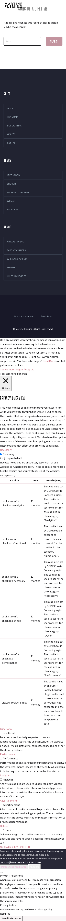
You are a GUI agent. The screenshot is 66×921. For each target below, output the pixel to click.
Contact (12, 142)
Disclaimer (46, 316)
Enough (11, 183)
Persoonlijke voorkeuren (13, 866)
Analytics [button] (5, 775)
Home (32, 10)
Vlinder (11, 267)
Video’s (11, 134)
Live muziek (13, 117)
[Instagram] (28, 304)
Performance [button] (7, 754)
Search (54, 41)
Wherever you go (17, 258)
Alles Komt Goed (16, 276)
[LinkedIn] (24, 304)
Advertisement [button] (8, 800)
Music (46, 10)
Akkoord (34, 866)
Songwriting (14, 125)
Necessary (8, 454)
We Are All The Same (18, 192)
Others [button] (4, 826)
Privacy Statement (24, 316)
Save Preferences (11, 918)
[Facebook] (19, 304)
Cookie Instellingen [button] (11, 369)
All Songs (13, 209)
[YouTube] (33, 304)
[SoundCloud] (41, 304)
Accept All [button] (29, 369)
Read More (49, 361)
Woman (11, 200)
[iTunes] (46, 304)
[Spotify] (37, 304)
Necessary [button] (6, 449)
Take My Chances (16, 250)
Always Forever (16, 241)
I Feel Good (13, 175)
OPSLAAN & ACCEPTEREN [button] (15, 847)
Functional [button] (6, 729)
